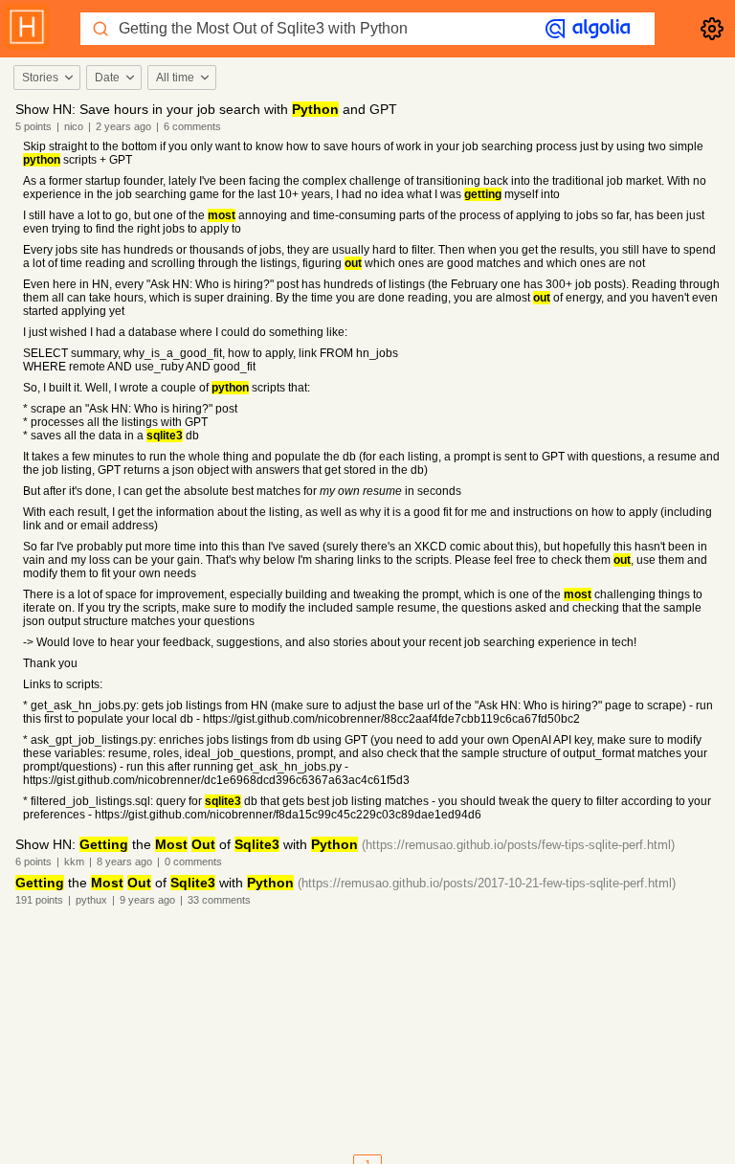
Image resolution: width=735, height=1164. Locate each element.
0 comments (193, 861)
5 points (33, 126)
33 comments (219, 900)
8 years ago (124, 861)
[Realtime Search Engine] (588, 28)
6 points (33, 861)
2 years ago (123, 126)
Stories (40, 77)
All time (175, 77)
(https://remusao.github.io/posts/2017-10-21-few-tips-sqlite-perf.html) (487, 883)
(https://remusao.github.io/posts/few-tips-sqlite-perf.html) (518, 845)
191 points (39, 900)
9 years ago (147, 900)
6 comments (192, 126)
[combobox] (45, 77)
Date (107, 77)
